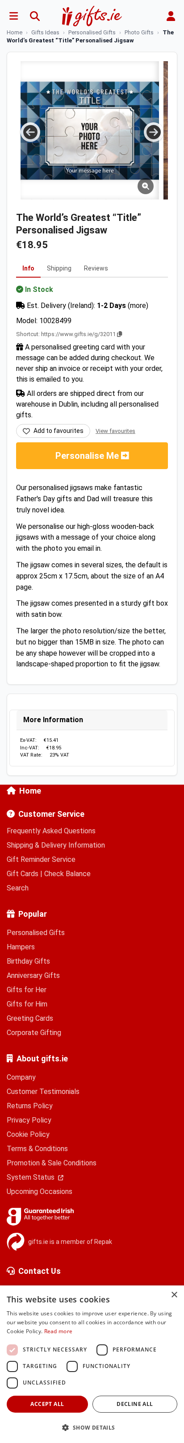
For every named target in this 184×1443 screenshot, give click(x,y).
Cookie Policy (28, 1134)
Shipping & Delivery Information (56, 845)
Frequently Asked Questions (51, 831)
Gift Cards (22, 873)
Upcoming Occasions (39, 1191)
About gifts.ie (42, 1058)
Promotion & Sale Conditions (51, 1163)
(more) (138, 305)
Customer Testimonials (43, 1091)
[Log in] (170, 16)
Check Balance (67, 873)
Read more (58, 1331)
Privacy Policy (29, 1120)
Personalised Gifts (36, 932)
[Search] (35, 16)
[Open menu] (13, 16)
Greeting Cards (30, 1018)
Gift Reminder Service (41, 859)
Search (18, 888)
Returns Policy (30, 1106)
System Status (31, 1177)
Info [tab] (28, 268)
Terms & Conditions (37, 1148)
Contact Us (39, 1271)
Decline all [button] (135, 1404)
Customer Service (51, 814)
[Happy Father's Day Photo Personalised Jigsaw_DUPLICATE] (90, 130)
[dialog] (92, 1364)
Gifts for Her (26, 990)
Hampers (21, 947)
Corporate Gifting (34, 1032)
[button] (92, 1427)
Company (21, 1077)
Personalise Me (88, 455)
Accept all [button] (47, 1404)
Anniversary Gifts (33, 975)
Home (30, 790)
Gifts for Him (27, 1004)
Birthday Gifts (28, 961)
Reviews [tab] (96, 268)
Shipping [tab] (59, 268)
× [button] (174, 1295)
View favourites (115, 431)
